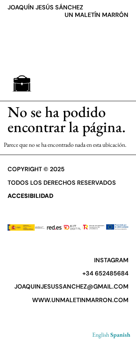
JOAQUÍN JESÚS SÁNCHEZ (45, 7)
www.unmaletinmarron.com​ (80, 300)
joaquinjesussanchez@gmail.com (71, 286)
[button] (22, 83)
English (100, 335)
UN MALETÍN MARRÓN (96, 15)
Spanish (120, 335)
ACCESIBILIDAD (30, 196)
